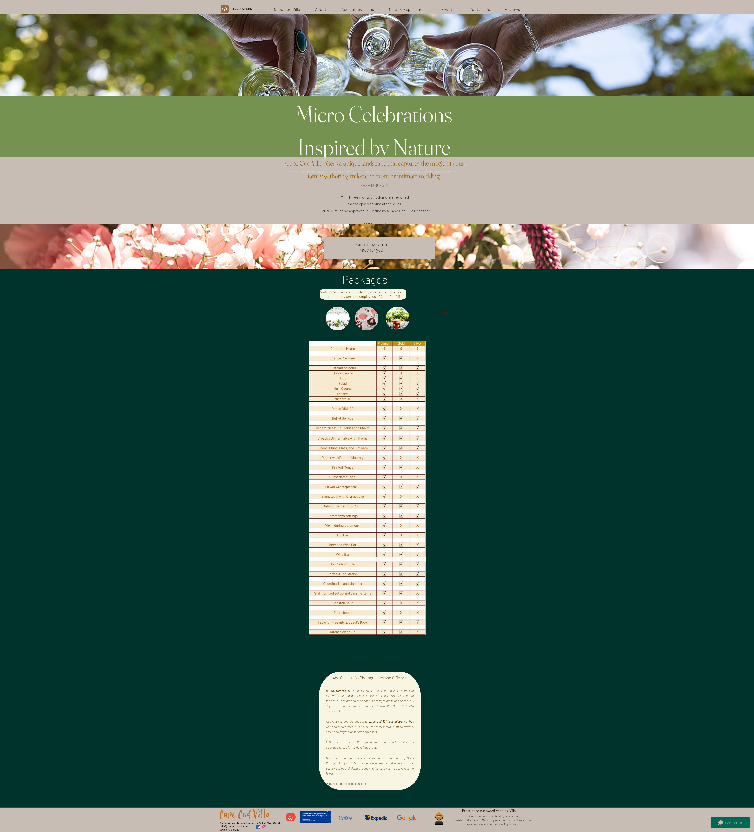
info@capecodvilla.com (235, 826)
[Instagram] (264, 827)
